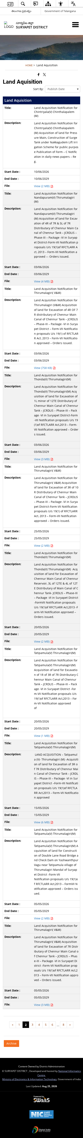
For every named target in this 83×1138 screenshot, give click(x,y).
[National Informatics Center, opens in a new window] (41, 1114)
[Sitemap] (48, 3)
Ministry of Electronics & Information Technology (29, 1079)
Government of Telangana (60, 11)
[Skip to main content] (10, 3)
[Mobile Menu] (75, 24)
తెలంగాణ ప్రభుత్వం (21, 11)
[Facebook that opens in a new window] (38, 74)
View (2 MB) (42, 186)
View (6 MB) (42, 822)
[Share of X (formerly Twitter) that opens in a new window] (44, 74)
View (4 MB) (42, 281)
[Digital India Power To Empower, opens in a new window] (41, 1130)
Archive (11, 1043)
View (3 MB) (42, 459)
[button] (23, 3)
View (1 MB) (42, 736)
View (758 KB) (43, 368)
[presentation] (62, 89)
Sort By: (38, 89)
